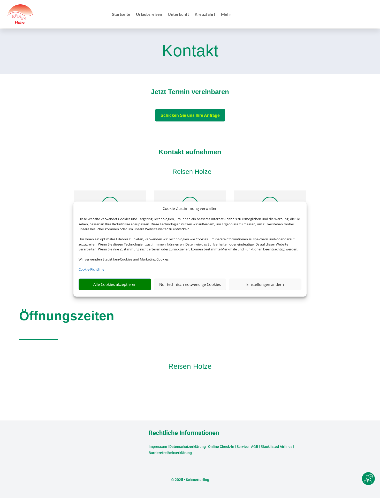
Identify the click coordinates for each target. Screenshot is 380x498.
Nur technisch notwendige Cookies (190, 284)
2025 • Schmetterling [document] (191, 480)
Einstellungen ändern (265, 284)
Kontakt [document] (190, 51)
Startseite (121, 14)
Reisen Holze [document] (190, 366)
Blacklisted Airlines (276, 447)
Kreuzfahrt (205, 14)
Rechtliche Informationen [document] (184, 433)
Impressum (158, 447)
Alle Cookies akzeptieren (114, 284)
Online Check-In (221, 447)
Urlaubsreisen (149, 14)
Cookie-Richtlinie (91, 269)
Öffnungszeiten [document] (66, 316)
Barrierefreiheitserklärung (170, 453)
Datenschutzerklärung (187, 447)
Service (243, 447)
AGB (254, 447)
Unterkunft (178, 14)
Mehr (226, 14)
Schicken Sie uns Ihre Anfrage (190, 115)
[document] (190, 93)
